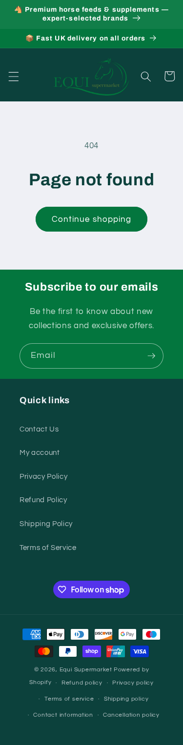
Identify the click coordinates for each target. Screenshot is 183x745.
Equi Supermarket (86, 670)
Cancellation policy (131, 715)
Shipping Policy (46, 524)
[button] (13, 76)
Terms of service (69, 699)
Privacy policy (133, 683)
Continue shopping (92, 219)
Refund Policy (43, 500)
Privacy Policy (43, 476)
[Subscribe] (151, 356)
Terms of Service (48, 547)
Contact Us (39, 429)
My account (40, 452)
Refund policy (81, 683)
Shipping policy (126, 699)
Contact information (63, 715)
